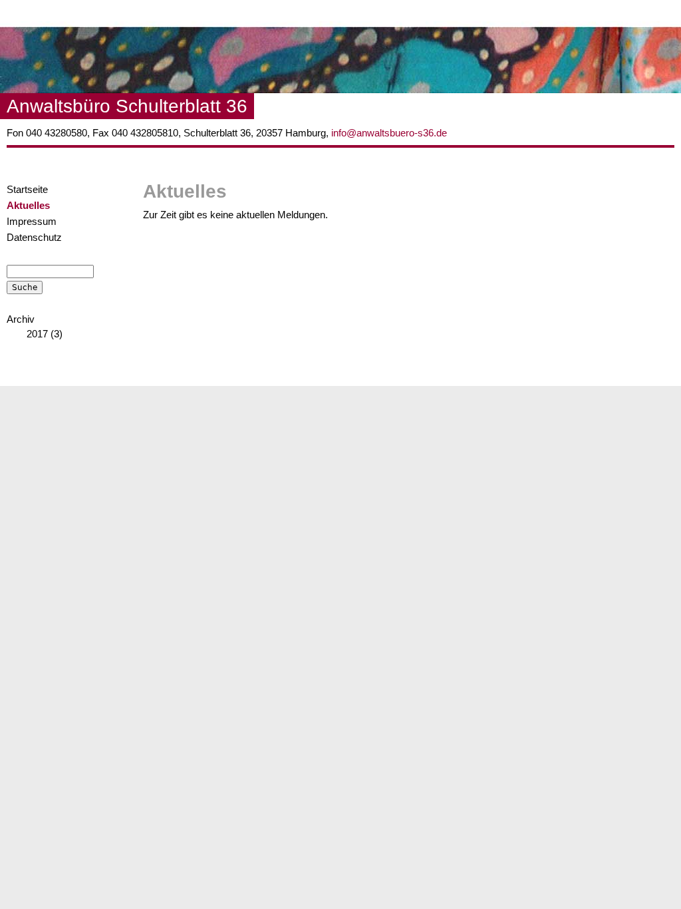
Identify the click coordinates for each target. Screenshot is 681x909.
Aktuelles (28, 205)
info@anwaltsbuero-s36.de (389, 133)
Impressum (32, 221)
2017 (37, 334)
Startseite (27, 189)
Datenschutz (34, 237)
